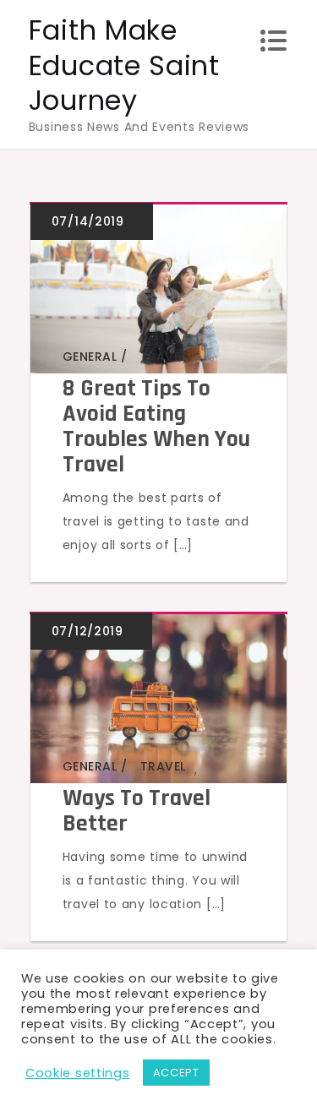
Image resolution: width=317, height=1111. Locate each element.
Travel (163, 356)
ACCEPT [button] (176, 1073)
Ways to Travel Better (136, 811)
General (90, 356)
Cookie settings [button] (77, 1073)
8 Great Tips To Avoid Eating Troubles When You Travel (156, 426)
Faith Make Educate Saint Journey (124, 65)
